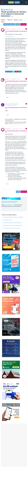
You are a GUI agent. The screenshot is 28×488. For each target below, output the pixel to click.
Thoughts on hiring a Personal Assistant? (12, 222)
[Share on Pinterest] (16, 71)
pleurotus (7, 29)
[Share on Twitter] (13, 71)
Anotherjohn (8, 128)
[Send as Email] (6, 71)
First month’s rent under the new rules (11, 228)
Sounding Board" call (10, 204)
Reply (7, 97)
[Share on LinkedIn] (19, 71)
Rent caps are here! (7, 220)
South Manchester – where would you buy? (13, 225)
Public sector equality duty (13, 141)
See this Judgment (9, 36)
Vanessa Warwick (9, 104)
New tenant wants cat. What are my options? (13, 217)
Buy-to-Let (7, 9)
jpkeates (7, 79)
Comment (23, 24)
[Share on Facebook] (10, 71)
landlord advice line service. (19, 123)
